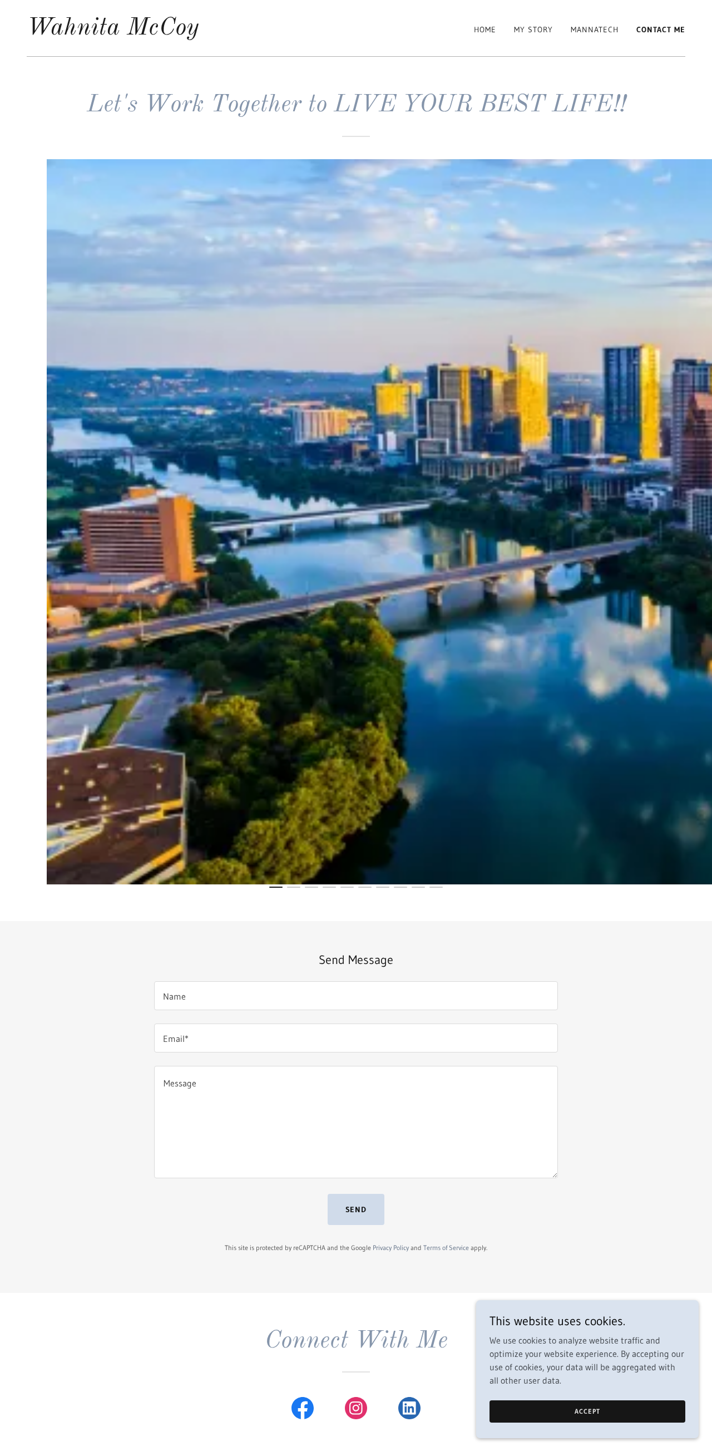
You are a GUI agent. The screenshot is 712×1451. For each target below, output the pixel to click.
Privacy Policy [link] (391, 1247)
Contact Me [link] (660, 29)
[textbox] (355, 995)
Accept (587, 1411)
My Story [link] (533, 29)
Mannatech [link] (595, 29)
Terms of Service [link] (446, 1247)
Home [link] (485, 29)
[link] (113, 31)
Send (356, 1209)
